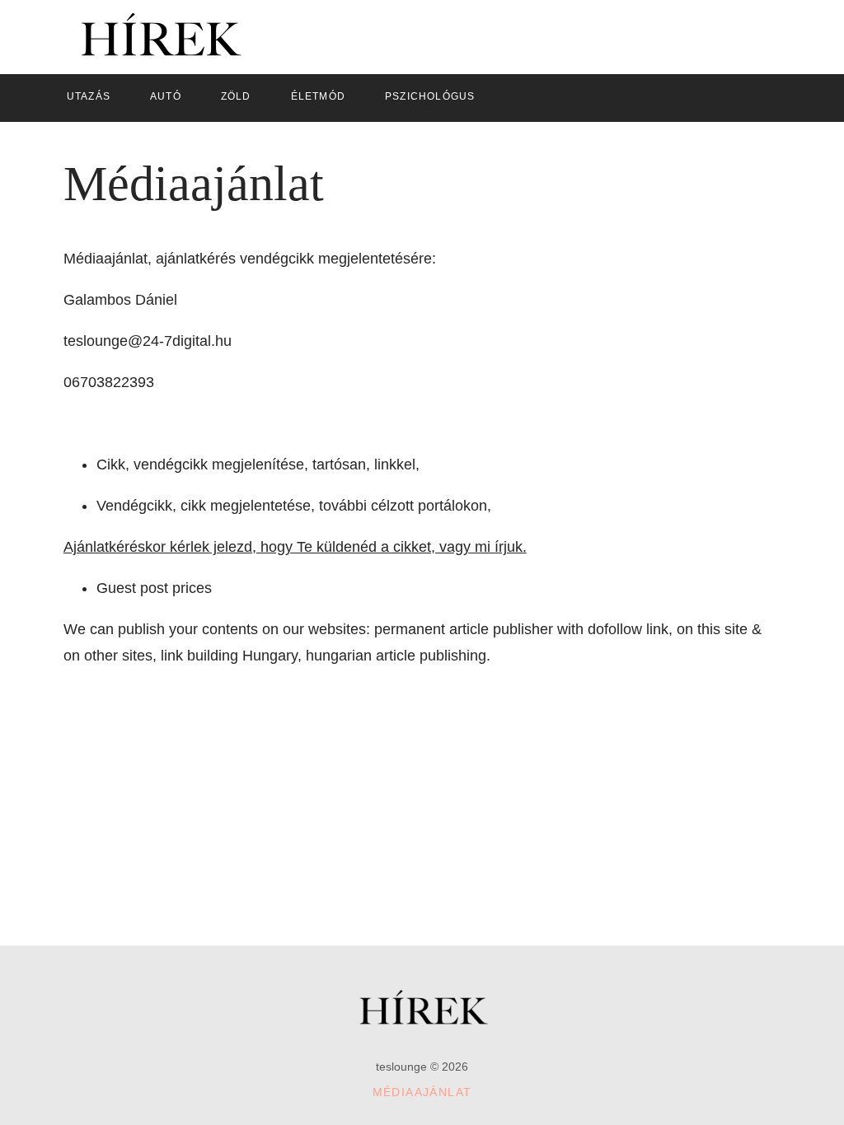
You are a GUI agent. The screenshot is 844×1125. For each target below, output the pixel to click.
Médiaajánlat (422, 1092)
